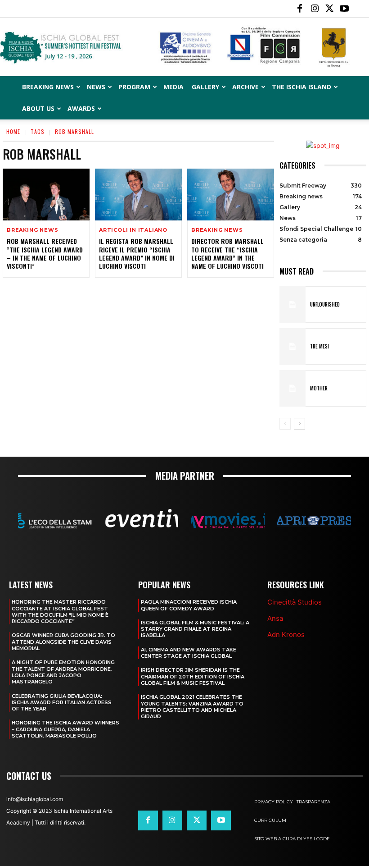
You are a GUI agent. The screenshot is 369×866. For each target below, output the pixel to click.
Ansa (275, 618)
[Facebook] (299, 8)
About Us (38, 108)
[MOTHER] (292, 388)
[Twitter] (329, 8)
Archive (245, 86)
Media (173, 86)
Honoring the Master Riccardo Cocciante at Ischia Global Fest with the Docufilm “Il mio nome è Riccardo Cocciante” (60, 611)
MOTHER (319, 388)
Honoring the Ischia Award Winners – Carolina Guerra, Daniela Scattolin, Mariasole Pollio (65, 729)
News (96, 86)
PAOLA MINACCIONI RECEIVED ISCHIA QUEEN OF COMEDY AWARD (189, 605)
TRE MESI (319, 346)
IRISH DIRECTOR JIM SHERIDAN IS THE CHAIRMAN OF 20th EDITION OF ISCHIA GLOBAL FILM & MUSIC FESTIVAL (192, 676)
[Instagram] (314, 8)
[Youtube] (344, 8)
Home (13, 131)
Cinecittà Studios (294, 602)
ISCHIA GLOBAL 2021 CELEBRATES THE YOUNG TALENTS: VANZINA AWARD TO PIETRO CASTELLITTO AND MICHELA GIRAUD (192, 706)
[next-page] (299, 424)
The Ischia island (301, 86)
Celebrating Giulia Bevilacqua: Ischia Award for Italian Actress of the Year (62, 702)
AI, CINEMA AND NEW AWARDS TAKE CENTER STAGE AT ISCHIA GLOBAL (188, 652)
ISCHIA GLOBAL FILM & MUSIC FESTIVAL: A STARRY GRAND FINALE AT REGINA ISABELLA (195, 629)
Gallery (205, 86)
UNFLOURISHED (325, 304)
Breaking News (48, 86)
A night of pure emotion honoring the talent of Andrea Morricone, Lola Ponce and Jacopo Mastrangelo (63, 672)
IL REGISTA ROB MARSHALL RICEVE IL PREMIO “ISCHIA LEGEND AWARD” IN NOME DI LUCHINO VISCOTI (137, 253)
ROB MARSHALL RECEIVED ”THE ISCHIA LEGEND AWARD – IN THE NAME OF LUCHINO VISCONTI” (45, 253)
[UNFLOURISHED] (292, 304)
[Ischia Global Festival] (184, 47)
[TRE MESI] (292, 346)
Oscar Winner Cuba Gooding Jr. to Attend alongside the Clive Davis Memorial (63, 641)
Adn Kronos (286, 634)
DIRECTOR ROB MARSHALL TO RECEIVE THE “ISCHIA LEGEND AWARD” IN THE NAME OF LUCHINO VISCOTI (227, 253)
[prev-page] (285, 424)
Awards (81, 108)
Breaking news (32, 230)
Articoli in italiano (133, 230)
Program (134, 86)
